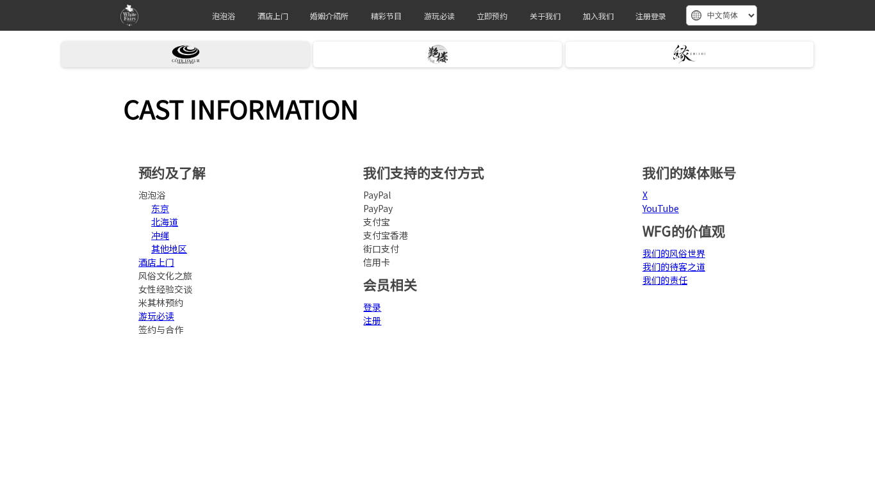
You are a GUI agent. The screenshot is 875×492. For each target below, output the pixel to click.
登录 (372, 306)
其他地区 (169, 248)
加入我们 (598, 15)
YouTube (660, 208)
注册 (372, 320)
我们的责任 (664, 280)
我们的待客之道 (673, 266)
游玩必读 (439, 15)
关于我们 (545, 15)
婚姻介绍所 (329, 15)
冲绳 (160, 235)
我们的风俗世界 (673, 253)
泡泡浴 (223, 15)
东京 (160, 208)
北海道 (164, 221)
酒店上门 (273, 15)
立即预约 (492, 15)
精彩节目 (386, 15)
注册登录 (650, 15)
